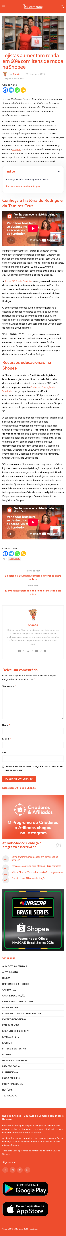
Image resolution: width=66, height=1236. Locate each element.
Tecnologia (9, 1095)
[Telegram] (11, 90)
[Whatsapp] (17, 90)
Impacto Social (11, 1066)
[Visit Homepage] (33, 6)
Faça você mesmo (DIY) (15, 1031)
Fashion (7, 1042)
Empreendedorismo (14, 1019)
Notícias (7, 1089)
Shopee (6, 1154)
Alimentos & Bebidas (14, 966)
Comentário (9, 685)
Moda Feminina (11, 1078)
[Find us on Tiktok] (20, 1170)
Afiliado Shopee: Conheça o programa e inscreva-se (21, 845)
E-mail (6, 738)
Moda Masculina (12, 1084)
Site (4, 752)
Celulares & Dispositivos (17, 1001)
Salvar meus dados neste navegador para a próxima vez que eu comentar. (34, 768)
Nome (6, 724)
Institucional (10, 1072)
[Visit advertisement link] (33, 920)
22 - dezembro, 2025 (35, 74)
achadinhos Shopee (29, 1141)
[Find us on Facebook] (5, 1170)
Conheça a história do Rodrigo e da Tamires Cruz (30, 179)
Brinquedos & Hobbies (15, 984)
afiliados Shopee (10, 1145)
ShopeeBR (15, 558)
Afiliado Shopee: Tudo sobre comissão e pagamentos (37, 872)
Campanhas (9, 989)
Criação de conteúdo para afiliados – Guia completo (36, 865)
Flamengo (8, 1054)
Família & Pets (10, 1036)
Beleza (6, 978)
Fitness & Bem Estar (14, 1048)
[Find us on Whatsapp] (27, 1170)
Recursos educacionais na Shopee (23, 186)
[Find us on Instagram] (13, 1170)
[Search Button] (62, 6)
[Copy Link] (23, 90)
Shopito (16, 74)
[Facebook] (5, 90)
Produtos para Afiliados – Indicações (29, 878)
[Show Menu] (3, 6)
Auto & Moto (10, 972)
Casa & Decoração (13, 995)
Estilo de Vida (10, 1025)
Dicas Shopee (10, 1007)
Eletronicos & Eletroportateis (21, 1013)
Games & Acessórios (14, 1060)
